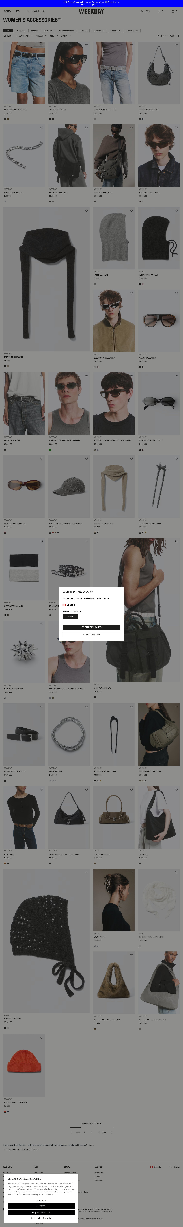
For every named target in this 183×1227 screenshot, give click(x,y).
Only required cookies (41, 1213)
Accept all (41, 1206)
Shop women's (86, 5)
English (70, 616)
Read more (41, 1200)
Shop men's (97, 5)
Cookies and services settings (41, 1218)
